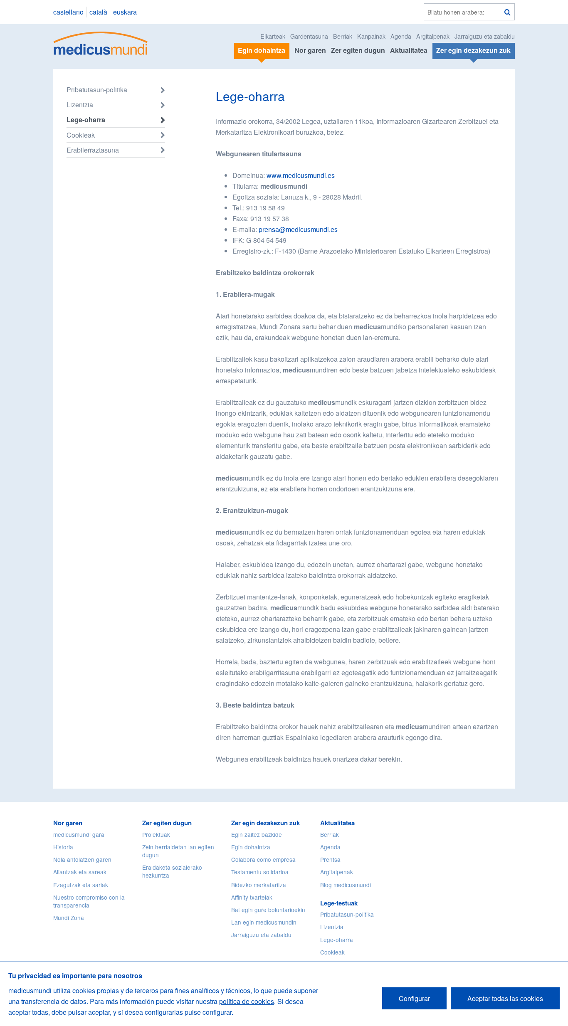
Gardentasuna (309, 36)
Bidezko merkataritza (258, 884)
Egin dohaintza (250, 847)
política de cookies (246, 1001)
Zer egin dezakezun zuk (265, 822)
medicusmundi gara (78, 834)
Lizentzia (80, 104)
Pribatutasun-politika (97, 89)
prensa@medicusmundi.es (298, 229)
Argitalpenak (432, 36)
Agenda (400, 36)
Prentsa (330, 859)
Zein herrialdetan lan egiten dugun (178, 851)
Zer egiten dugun (358, 50)
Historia (63, 847)
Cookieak (81, 135)
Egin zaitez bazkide (256, 834)
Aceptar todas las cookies (505, 998)
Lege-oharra (86, 119)
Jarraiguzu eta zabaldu (484, 36)
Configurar (414, 998)
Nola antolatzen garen (82, 859)
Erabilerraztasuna (93, 150)
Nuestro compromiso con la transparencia (89, 901)
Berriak (342, 36)
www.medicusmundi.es (301, 175)
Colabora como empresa (263, 859)
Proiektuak (156, 834)
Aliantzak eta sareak (79, 872)
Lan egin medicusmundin (263, 922)
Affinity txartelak (251, 897)
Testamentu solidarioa (260, 872)
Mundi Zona (68, 917)
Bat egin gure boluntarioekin (268, 909)
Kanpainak (371, 36)
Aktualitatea (408, 50)
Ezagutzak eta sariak (80, 884)
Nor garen (310, 50)
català (98, 12)
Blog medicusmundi (345, 884)
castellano (68, 12)
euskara (125, 12)
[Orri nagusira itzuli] (100, 42)
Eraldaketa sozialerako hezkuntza (172, 871)
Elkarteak (272, 36)
